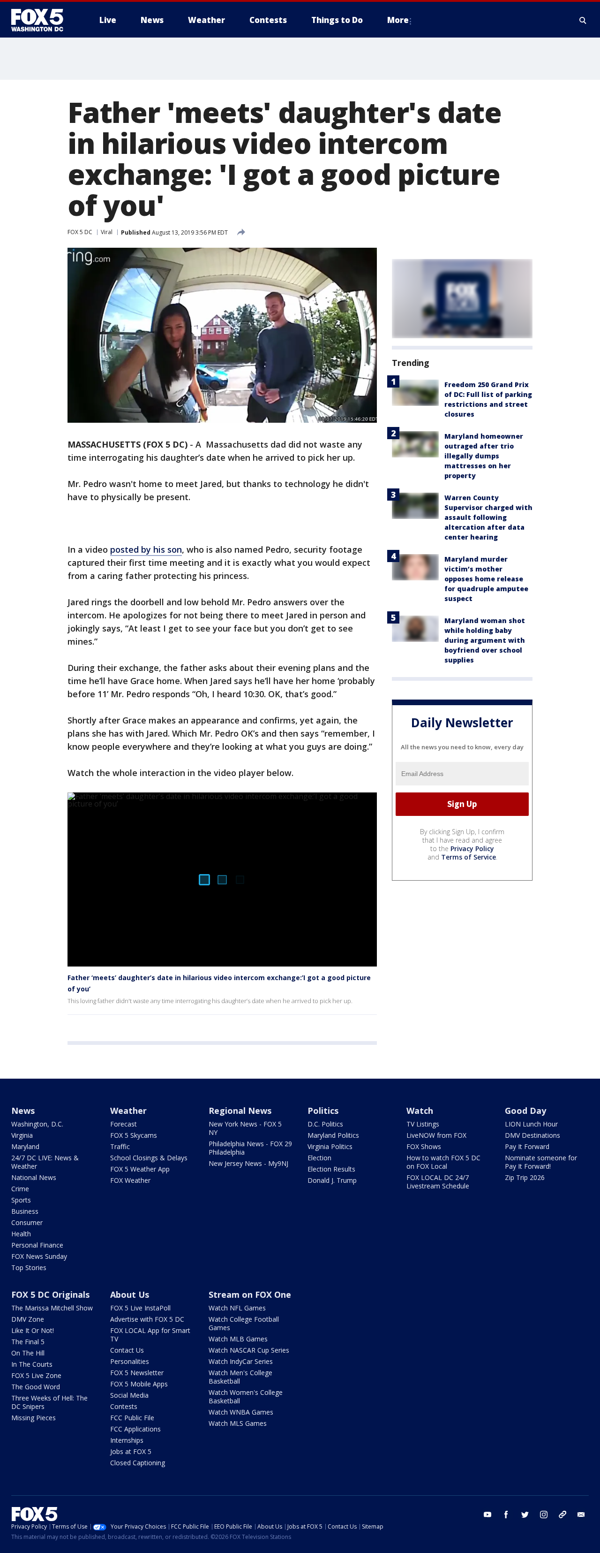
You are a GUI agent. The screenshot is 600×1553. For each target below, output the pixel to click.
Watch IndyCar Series (241, 1361)
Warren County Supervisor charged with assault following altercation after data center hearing (488, 517)
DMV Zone (27, 1319)
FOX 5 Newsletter (137, 1372)
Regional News (240, 1110)
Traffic (120, 1146)
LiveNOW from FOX (436, 1135)
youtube (487, 1514)
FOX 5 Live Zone (36, 1375)
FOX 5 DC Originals (50, 1294)
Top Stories (28, 1267)
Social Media (129, 1395)
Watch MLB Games (238, 1338)
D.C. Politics (325, 1123)
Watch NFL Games (237, 1307)
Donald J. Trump (332, 1180)
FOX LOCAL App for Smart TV (150, 1334)
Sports (21, 1199)
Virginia (22, 1135)
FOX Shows (423, 1146)
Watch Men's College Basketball (240, 1377)
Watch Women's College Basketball (246, 1396)
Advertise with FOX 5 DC (147, 1319)
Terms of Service (468, 857)
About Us (129, 1294)
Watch (419, 1110)
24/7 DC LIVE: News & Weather (45, 1162)
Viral (106, 232)
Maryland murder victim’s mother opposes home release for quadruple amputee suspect (486, 579)
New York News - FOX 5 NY (245, 1128)
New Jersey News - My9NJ (248, 1163)
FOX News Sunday (39, 1256)
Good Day (525, 1110)
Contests (123, 1406)
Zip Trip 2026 (525, 1177)
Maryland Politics (333, 1135)
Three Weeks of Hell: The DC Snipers (49, 1402)
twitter (525, 1514)
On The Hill (28, 1352)
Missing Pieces (33, 1417)
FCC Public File (132, 1417)
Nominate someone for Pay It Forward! (541, 1162)
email (581, 1514)
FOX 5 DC (80, 232)
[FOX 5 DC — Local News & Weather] (42, 20)
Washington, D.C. (37, 1123)
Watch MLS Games (238, 1423)
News (23, 1110)
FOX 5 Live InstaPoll (140, 1307)
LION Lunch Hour (531, 1123)
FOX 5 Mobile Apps (139, 1383)
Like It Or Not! (32, 1330)
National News (33, 1177)
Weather (128, 1110)
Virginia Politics (330, 1146)
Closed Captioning (137, 1462)
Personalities (129, 1361)
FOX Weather (130, 1180)
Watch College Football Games (244, 1323)
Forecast (123, 1123)
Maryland (25, 1146)
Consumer (27, 1222)
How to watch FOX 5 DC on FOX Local (443, 1162)
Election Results (331, 1169)
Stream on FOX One (250, 1294)
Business (24, 1211)
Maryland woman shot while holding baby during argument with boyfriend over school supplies (484, 640)
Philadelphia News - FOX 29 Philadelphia (250, 1148)
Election (319, 1157)
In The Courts (31, 1364)
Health (21, 1233)
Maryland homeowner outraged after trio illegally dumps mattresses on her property (483, 456)
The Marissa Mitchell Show (52, 1307)
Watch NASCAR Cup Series (249, 1350)
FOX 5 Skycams (133, 1135)
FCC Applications (135, 1428)
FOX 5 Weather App (140, 1169)
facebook (506, 1514)
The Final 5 (28, 1341)
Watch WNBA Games (241, 1412)
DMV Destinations (532, 1135)
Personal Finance (37, 1245)
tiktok (562, 1514)
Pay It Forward (527, 1146)
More (398, 20)
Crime (20, 1188)
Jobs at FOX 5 (130, 1451)
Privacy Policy (472, 848)
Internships (126, 1440)
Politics (323, 1110)
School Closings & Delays (149, 1157)
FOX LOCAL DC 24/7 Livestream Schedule (437, 1181)
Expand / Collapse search (583, 20)
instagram (543, 1514)
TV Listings (422, 1123)
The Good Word (35, 1386)
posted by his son (146, 549)
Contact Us (127, 1350)
